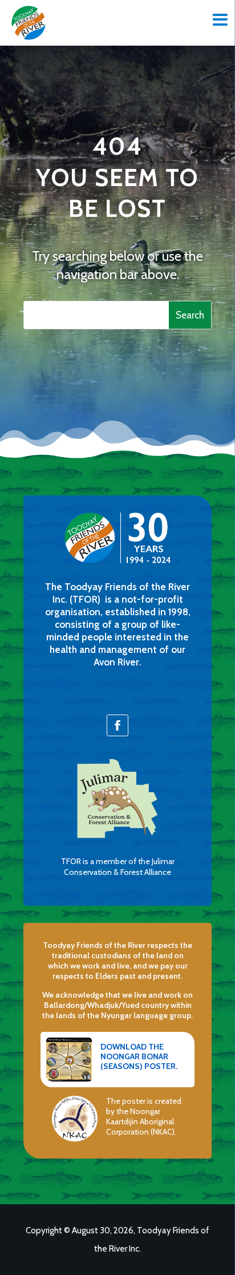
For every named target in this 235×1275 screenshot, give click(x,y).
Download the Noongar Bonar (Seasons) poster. (138, 1056)
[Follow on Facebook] (117, 725)
